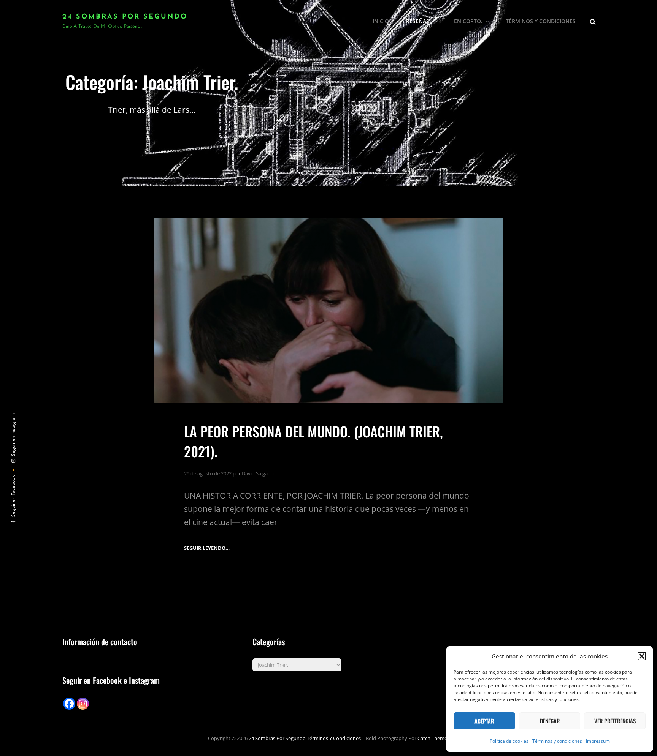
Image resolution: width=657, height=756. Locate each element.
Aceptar (484, 721)
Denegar (550, 721)
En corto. (468, 21)
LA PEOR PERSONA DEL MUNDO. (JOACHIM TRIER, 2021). (313, 441)
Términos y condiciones (557, 741)
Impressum (598, 741)
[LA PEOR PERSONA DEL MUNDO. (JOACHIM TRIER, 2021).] (328, 310)
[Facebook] (69, 704)
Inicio (381, 21)
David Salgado (258, 473)
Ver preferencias (615, 721)
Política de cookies (509, 741)
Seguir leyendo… (207, 548)
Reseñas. (418, 21)
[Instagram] (83, 704)
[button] (642, 656)
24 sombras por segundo (124, 17)
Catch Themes (433, 738)
